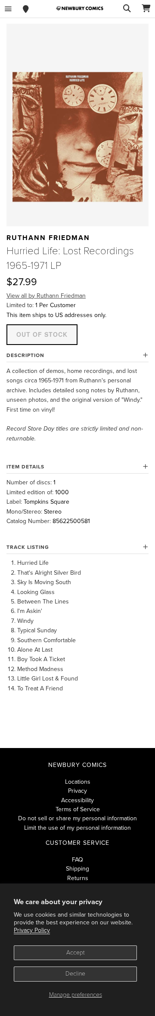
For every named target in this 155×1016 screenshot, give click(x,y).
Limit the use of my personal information (77, 827)
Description (25, 355)
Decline (75, 973)
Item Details (25, 467)
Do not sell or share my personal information (77, 818)
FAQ (77, 859)
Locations (77, 781)
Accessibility (77, 800)
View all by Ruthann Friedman (46, 295)
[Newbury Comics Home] (79, 8)
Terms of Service (78, 809)
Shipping (77, 868)
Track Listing (27, 547)
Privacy (77, 790)
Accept (75, 952)
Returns (77, 878)
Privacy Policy (32, 930)
